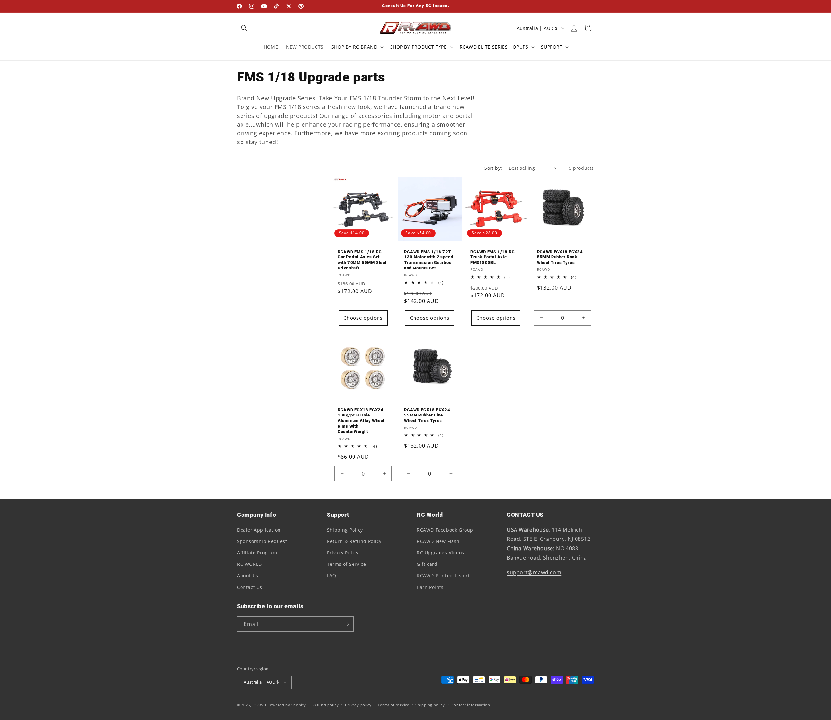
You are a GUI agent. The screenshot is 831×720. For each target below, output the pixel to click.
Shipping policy (430, 704)
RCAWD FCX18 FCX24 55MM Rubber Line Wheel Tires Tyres (427, 415)
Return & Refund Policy (354, 541)
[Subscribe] (346, 624)
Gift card (427, 564)
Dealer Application (259, 530)
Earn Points (430, 587)
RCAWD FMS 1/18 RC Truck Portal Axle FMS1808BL (492, 257)
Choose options (363, 318)
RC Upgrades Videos (440, 553)
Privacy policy (358, 704)
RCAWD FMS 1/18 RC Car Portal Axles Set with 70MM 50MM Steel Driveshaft (362, 259)
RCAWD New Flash (438, 541)
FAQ (331, 575)
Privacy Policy (342, 553)
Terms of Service (346, 564)
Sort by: (493, 168)
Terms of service (393, 704)
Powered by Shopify (286, 704)
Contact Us (249, 587)
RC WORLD (249, 564)
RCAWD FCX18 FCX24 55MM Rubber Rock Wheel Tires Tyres (560, 257)
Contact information (471, 704)
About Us (247, 575)
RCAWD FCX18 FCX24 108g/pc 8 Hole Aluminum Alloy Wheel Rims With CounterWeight (361, 420)
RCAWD (260, 704)
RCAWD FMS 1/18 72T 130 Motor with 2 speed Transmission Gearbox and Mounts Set (428, 259)
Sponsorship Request (262, 541)
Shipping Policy (345, 530)
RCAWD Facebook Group (445, 530)
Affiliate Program (257, 553)
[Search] (244, 28)
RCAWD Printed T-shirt (443, 575)
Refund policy (325, 704)
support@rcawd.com (534, 572)
